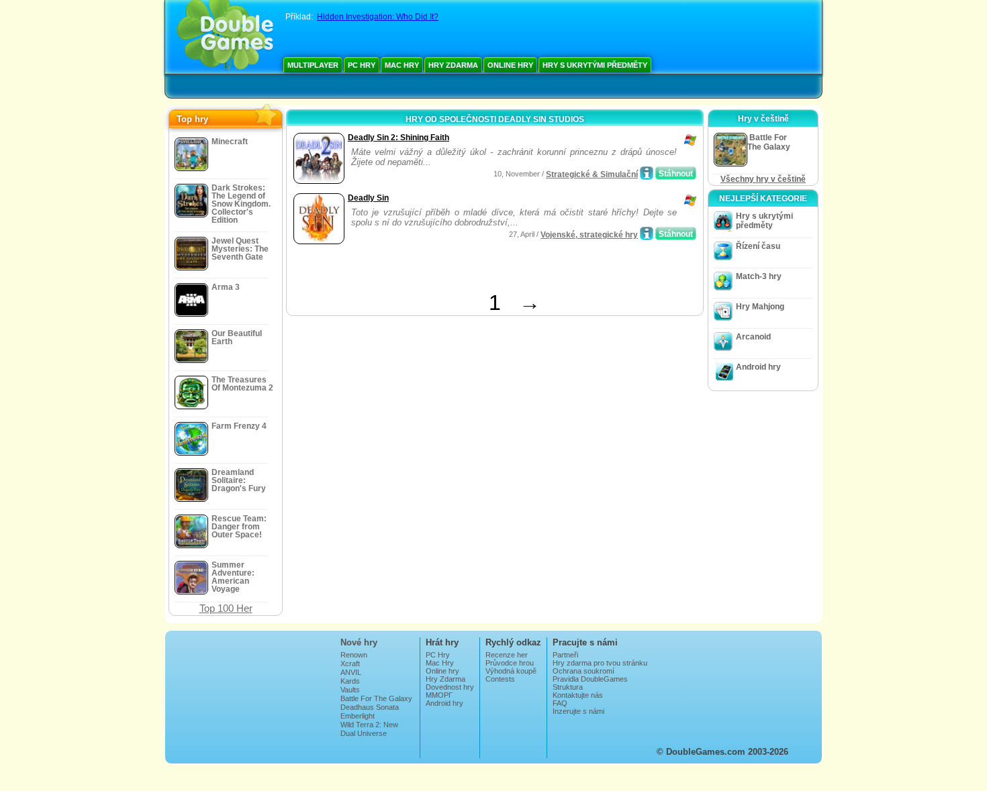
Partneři (565, 655)
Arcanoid (753, 336)
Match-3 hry (759, 276)
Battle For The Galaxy (376, 698)
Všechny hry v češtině (763, 179)
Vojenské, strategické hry (589, 235)
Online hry (510, 65)
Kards (350, 681)
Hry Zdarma (453, 65)
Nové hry (358, 642)
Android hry (758, 367)
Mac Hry (402, 65)
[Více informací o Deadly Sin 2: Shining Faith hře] (646, 173)
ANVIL (350, 672)
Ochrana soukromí (583, 671)
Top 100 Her (225, 608)
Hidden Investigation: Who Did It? (377, 16)
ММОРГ (439, 695)
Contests (500, 679)
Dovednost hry (450, 687)
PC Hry (361, 65)
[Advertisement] (447, 270)
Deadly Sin (368, 198)
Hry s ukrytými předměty (595, 65)
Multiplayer (312, 65)
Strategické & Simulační (592, 174)
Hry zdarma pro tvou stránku (600, 663)
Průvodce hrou (509, 663)
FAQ (560, 703)
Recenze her (506, 655)
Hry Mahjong (760, 306)
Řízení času (758, 246)
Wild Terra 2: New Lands (369, 729)
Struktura (568, 687)
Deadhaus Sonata (369, 707)
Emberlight (357, 716)
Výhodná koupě (510, 671)
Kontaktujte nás (578, 695)
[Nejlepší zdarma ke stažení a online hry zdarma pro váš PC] (225, 37)
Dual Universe (363, 733)
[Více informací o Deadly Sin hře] (646, 233)
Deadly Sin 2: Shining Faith (398, 137)
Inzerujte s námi (578, 711)
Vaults (350, 690)
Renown (353, 655)
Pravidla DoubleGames (590, 679)
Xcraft (350, 664)
